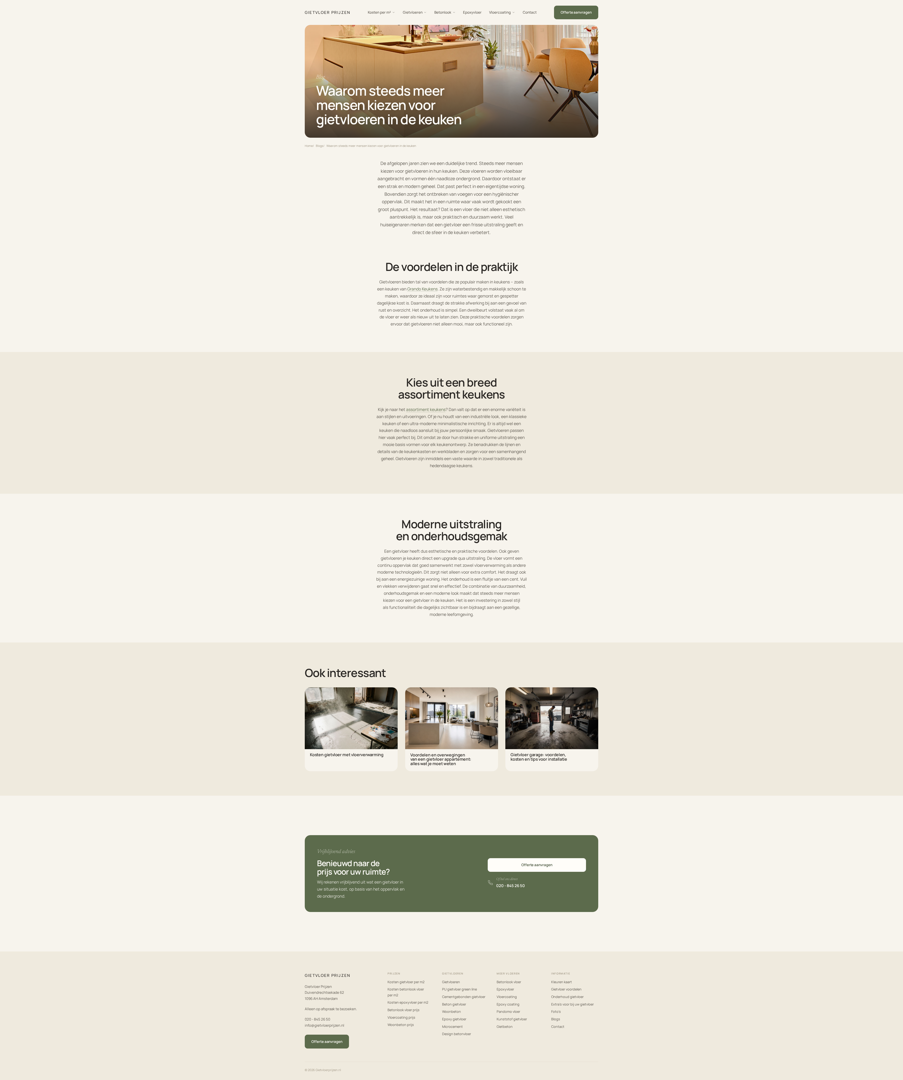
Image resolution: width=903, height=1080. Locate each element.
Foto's (556, 1011)
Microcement (452, 1026)
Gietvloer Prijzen (327, 12)
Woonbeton (451, 1011)
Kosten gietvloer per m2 (406, 982)
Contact (530, 12)
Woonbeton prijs (401, 1024)
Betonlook (442, 12)
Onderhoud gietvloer (567, 996)
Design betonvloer (456, 1034)
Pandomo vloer (508, 1011)
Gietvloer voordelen (566, 989)
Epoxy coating (508, 1004)
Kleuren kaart (561, 982)
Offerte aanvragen (536, 864)
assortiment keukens (426, 409)
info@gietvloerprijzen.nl (324, 1025)
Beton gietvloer (454, 1004)
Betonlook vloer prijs (404, 1010)
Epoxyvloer (472, 12)
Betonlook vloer (509, 982)
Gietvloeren (413, 12)
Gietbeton (505, 1026)
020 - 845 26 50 (317, 1019)
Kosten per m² (379, 12)
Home (309, 146)
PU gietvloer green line (459, 989)
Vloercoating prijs (401, 1017)
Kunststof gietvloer (512, 1019)
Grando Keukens (422, 289)
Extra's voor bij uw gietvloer (572, 1004)
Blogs (319, 146)
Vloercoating (500, 12)
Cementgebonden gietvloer (463, 996)
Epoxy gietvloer (454, 1019)
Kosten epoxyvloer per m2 (408, 1002)
